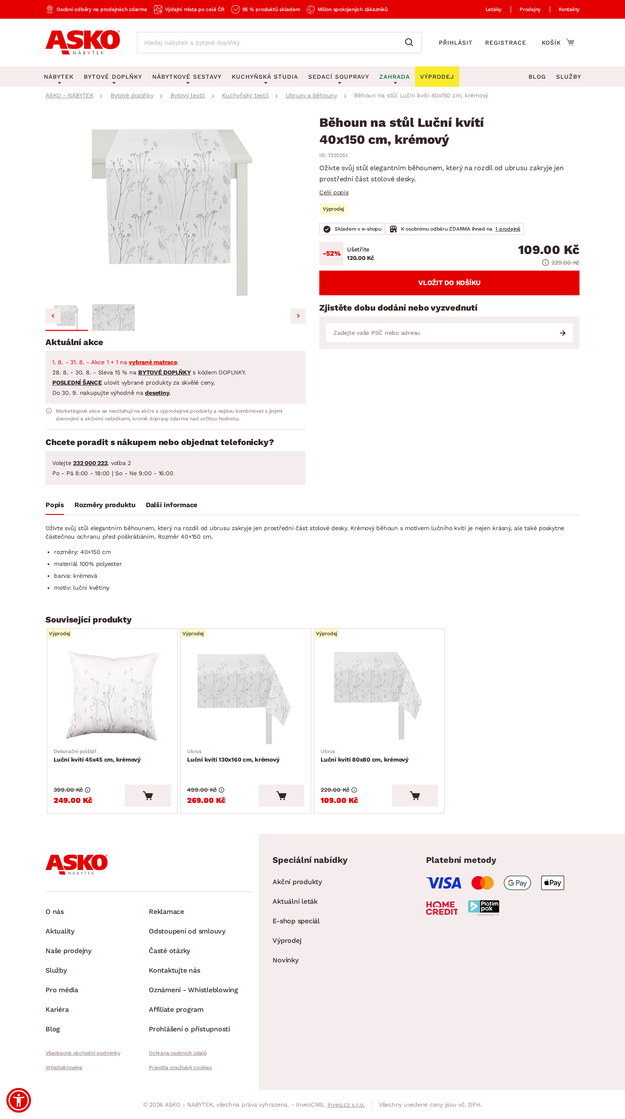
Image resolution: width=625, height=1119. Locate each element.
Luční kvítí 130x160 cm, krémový (233, 755)
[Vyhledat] (411, 42)
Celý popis (334, 192)
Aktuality (59, 931)
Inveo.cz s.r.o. (346, 1104)
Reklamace (166, 912)
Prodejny (530, 9)
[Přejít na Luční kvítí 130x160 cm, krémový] (246, 696)
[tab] (54, 506)
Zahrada (394, 76)
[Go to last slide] (53, 316)
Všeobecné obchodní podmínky (82, 1053)
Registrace (505, 42)
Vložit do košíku (449, 283)
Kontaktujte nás (174, 970)
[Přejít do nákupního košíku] (558, 42)
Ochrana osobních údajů (178, 1053)
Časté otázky (169, 951)
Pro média (61, 990)
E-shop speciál (296, 921)
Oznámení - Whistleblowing (193, 990)
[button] (66, 317)
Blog (537, 76)
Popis (54, 505)
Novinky (285, 960)
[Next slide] (298, 316)
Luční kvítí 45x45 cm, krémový (97, 755)
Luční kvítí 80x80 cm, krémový (365, 755)
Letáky (494, 9)
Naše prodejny (68, 951)
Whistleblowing (63, 1067)
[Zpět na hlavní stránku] (82, 42)
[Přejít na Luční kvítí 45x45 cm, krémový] (112, 696)
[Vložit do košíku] (148, 796)
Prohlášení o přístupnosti (189, 1029)
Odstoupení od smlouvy (187, 931)
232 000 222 (90, 463)
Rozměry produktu (105, 505)
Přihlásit (456, 42)
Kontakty (569, 9)
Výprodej (287, 940)
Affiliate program (176, 1009)
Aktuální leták (295, 901)
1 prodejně (507, 229)
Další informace (171, 505)
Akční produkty (297, 882)
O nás (54, 912)
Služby (568, 76)
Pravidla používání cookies (180, 1067)
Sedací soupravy (338, 76)
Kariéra (56, 1009)
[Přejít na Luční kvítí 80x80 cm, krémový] (379, 696)
